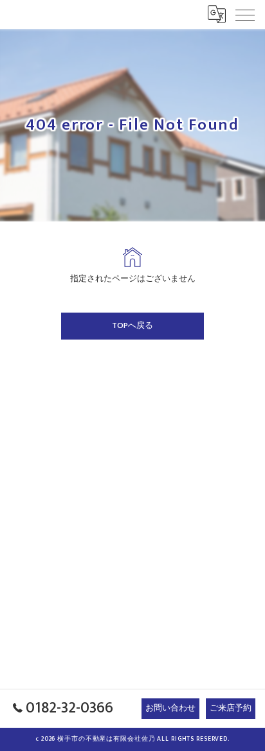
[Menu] (245, 14)
